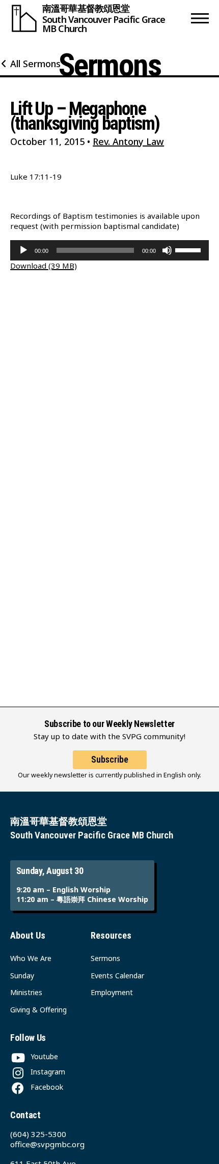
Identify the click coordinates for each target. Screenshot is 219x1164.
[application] (109, 250)
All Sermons (35, 63)
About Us (27, 935)
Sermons (105, 958)
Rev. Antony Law (128, 141)
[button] (200, 18)
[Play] (23, 250)
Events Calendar (117, 975)
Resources (111, 935)
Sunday (22, 975)
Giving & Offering (38, 1009)
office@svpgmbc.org (47, 1144)
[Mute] (167, 250)
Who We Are (30, 958)
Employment (112, 992)
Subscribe (109, 759)
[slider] (189, 249)
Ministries (26, 992)
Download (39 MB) (43, 265)
